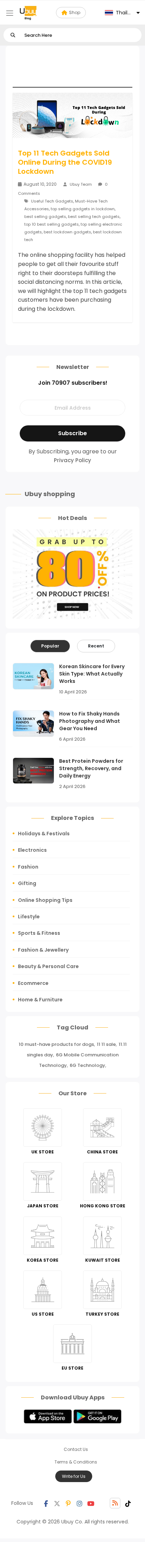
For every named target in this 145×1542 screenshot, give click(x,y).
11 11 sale (106, 1044)
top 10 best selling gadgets (51, 224)
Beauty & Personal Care (48, 966)
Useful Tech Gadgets (52, 201)
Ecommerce (33, 983)
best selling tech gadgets (94, 216)
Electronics (32, 850)
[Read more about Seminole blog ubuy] (28, 12)
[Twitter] (57, 1503)
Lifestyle (29, 916)
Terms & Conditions (76, 1462)
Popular (50, 646)
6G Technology (87, 1065)
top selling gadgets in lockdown (83, 209)
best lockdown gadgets (67, 232)
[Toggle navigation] (9, 13)
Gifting (27, 883)
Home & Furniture (40, 999)
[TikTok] (128, 1503)
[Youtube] (90, 1503)
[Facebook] (45, 1503)
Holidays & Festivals (44, 833)
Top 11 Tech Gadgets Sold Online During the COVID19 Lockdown (65, 162)
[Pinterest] (68, 1503)
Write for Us (74, 1476)
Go (12, 35)
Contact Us (76, 1449)
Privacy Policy (72, 460)
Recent (96, 646)
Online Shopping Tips (45, 900)
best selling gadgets (45, 216)
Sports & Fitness (39, 933)
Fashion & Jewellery (43, 949)
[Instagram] (79, 1503)
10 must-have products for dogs (56, 1044)
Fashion (28, 866)
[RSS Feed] (115, 1503)
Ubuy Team (81, 184)
